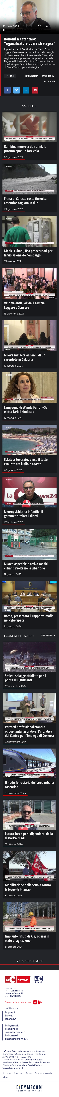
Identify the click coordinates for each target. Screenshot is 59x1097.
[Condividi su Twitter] (16, 91)
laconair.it (10, 1018)
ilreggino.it (11, 1028)
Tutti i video (47, 635)
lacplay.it (10, 1012)
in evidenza (49, 81)
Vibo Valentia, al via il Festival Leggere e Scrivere (24, 305)
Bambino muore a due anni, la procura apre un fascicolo (25, 148)
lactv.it (9, 1015)
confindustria (31, 75)
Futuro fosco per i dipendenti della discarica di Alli (29, 835)
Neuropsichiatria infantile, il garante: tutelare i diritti (23, 513)
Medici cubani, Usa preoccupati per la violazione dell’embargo (28, 252)
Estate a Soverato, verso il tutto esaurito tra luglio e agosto (26, 461)
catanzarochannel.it (16, 1038)
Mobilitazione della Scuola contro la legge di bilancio (28, 887)
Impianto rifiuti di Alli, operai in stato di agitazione (27, 938)
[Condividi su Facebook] (6, 91)
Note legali (19, 1073)
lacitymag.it (12, 1025)
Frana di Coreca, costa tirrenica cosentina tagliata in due (25, 200)
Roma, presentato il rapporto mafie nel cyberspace (28, 618)
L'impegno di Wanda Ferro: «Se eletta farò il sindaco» (25, 409)
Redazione (7, 1073)
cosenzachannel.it (15, 1032)
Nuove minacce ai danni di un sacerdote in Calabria (24, 357)
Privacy (29, 1073)
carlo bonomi (48, 75)
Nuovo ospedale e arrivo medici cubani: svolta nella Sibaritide (26, 565)
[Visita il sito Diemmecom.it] (29, 1092)
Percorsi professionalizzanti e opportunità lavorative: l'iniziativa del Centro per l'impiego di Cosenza (29, 731)
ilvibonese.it (12, 1035)
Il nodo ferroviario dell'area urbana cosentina (29, 784)
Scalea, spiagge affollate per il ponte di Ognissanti (25, 677)
